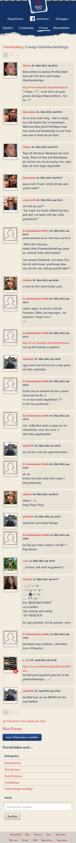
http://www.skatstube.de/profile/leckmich (46, 343)
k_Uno (26, 660)
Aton (25, 561)
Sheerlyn (27, 579)
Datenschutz (46, 840)
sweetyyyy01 (29, 200)
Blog (27, 834)
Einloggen (62, 18)
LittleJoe (27, 280)
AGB (35, 840)
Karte (48, 834)
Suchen (12, 816)
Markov (27, 65)
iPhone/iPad (15, 834)
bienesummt (29, 112)
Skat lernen (61, 834)
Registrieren (15, 18)
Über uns (13, 840)
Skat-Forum (12, 728)
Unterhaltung (13, 46)
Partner (25, 840)
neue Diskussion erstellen (22, 737)
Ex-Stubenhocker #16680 (36, 298)
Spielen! (8, 28)
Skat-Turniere (12, 769)
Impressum (62, 840)
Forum (43, 28)
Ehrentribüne (61, 28)
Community (26, 28)
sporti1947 (28, 359)
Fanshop (38, 834)
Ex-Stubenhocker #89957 (36, 230)
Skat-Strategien (13, 776)
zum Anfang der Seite (33, 721)
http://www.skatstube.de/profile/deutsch (45, 87)
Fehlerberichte (12, 763)
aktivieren (42, 18)
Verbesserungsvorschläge (18, 789)
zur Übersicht (10, 721)
